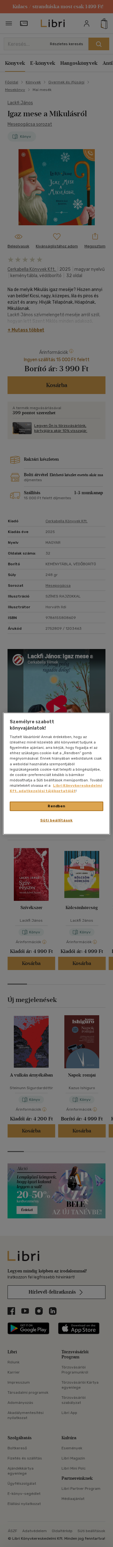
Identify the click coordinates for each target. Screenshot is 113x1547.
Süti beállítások (56, 820)
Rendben (56, 806)
